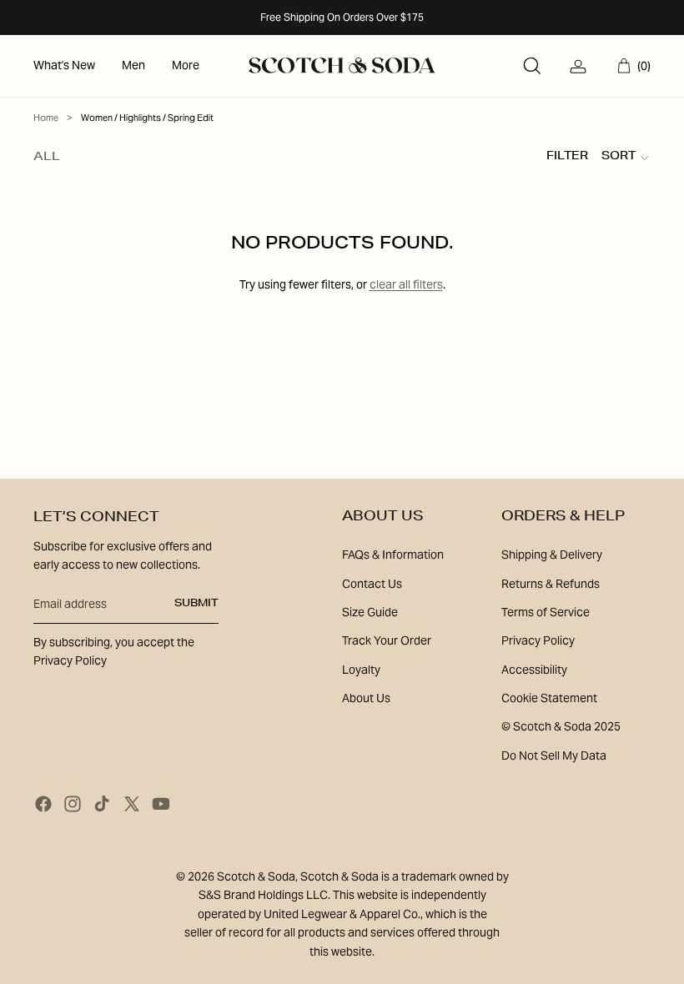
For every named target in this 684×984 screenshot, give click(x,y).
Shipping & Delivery (551, 554)
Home (45, 117)
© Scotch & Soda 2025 (561, 726)
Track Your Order (386, 640)
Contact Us (372, 583)
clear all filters (406, 284)
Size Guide (370, 612)
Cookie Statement (549, 697)
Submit (196, 604)
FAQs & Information (393, 554)
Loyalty (361, 669)
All (46, 157)
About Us (366, 697)
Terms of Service (545, 612)
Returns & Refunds (550, 583)
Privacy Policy (538, 640)
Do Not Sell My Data (553, 755)
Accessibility (534, 669)
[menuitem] (64, 66)
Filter (567, 157)
